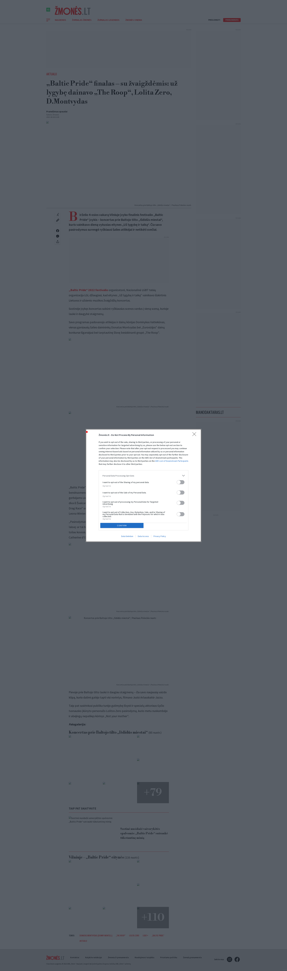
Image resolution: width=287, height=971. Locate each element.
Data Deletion (127, 536)
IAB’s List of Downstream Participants (171, 461)
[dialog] (143, 485)
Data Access (143, 536)
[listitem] (143, 475)
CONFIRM (122, 525)
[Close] (195, 435)
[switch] (180, 482)
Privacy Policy (160, 536)
